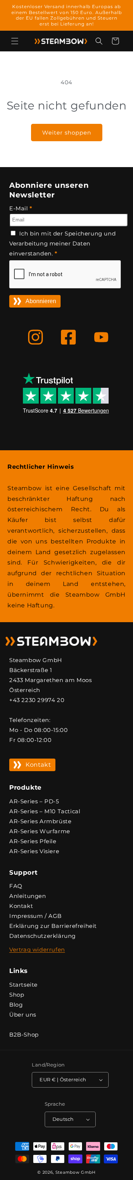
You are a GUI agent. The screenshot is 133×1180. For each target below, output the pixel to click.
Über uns (22, 1014)
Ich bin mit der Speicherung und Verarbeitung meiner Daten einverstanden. (62, 243)
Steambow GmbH (75, 1172)
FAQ (16, 885)
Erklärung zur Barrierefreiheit (53, 925)
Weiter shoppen (66, 132)
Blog (16, 1004)
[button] (15, 41)
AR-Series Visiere (34, 851)
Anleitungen (27, 895)
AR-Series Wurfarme (39, 831)
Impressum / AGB (35, 915)
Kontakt (38, 764)
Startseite (23, 984)
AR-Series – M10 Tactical (44, 811)
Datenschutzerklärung (42, 935)
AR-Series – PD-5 (34, 801)
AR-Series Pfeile (33, 841)
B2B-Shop (24, 1034)
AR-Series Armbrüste (40, 821)
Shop (16, 994)
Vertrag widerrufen (37, 949)
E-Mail (21, 208)
